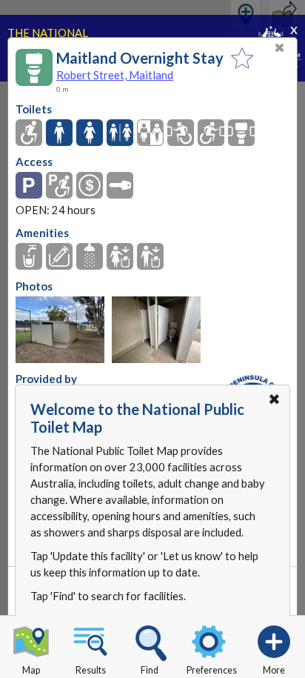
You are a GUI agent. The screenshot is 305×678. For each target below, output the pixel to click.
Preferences (212, 670)
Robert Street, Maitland (114, 75)
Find (149, 670)
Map (31, 670)
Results (91, 670)
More (274, 670)
